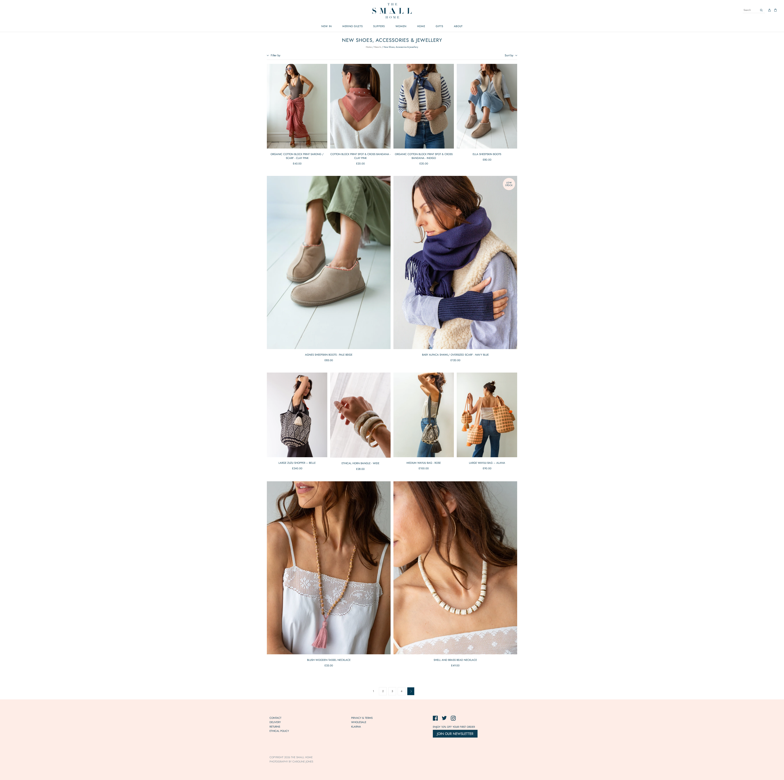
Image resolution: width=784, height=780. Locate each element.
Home (369, 47)
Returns (275, 727)
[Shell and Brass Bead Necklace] (455, 567)
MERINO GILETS (352, 26)
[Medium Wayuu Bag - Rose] (423, 415)
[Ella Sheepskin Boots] (487, 106)
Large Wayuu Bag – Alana (487, 463)
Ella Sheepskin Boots (487, 154)
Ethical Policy (279, 731)
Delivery (275, 722)
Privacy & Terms (362, 718)
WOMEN (400, 26)
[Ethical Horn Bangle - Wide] (360, 415)
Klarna (356, 727)
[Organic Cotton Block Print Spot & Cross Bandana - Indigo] (423, 106)
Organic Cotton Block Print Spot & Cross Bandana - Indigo (424, 156)
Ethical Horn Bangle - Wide (360, 463)
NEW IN (326, 26)
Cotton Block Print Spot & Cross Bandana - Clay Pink (360, 156)
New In (377, 47)
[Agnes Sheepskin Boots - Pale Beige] (329, 262)
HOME (421, 26)
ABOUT (458, 26)
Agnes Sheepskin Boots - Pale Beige (328, 355)
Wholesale (358, 722)
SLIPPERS (379, 26)
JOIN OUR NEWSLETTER (455, 733)
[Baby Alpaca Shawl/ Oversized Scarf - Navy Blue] (455, 262)
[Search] (761, 10)
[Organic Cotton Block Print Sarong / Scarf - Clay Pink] (297, 106)
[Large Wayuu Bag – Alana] (487, 415)
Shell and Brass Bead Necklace (455, 660)
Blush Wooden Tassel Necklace (329, 660)
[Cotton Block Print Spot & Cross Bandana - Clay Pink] (360, 106)
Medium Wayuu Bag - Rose (423, 463)
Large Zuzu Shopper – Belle (297, 463)
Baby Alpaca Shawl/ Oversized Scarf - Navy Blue (455, 355)
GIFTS (439, 26)
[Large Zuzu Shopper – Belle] (297, 415)
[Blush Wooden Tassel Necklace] (329, 568)
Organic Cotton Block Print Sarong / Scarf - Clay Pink (297, 156)
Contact (275, 718)
